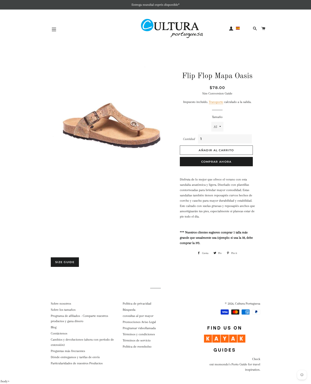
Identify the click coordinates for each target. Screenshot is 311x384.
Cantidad (189, 139)
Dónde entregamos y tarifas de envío (75, 357)
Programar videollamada (139, 328)
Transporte (216, 102)
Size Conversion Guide (217, 93)
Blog (53, 327)
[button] (243, 28)
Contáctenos (59, 333)
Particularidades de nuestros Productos (77, 363)
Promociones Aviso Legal (139, 322)
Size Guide (64, 262)
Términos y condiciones (139, 334)
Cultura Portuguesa (247, 303)
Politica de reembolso (137, 346)
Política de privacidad (137, 303)
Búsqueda (129, 310)
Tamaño (217, 117)
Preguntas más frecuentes (68, 351)
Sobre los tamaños (63, 310)
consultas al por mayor (138, 316)
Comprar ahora (216, 161)
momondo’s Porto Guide (231, 364)
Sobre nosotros (61, 303)
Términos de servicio (137, 340)
